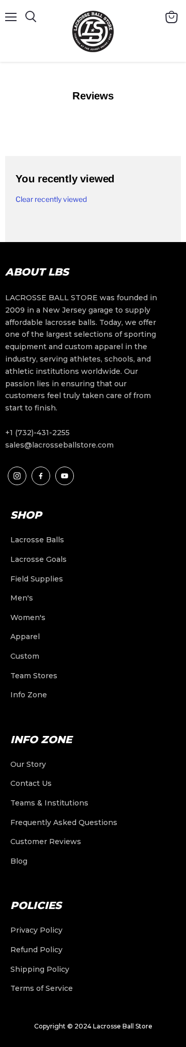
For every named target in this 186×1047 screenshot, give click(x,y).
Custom (24, 656)
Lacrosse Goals (38, 559)
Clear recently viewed (51, 199)
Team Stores (33, 675)
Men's (21, 598)
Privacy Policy (36, 930)
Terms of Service (41, 988)
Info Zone (28, 694)
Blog (18, 861)
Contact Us (31, 783)
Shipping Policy (39, 969)
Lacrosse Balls (37, 539)
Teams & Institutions (49, 803)
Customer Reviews (45, 841)
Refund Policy (36, 949)
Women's (27, 617)
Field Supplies (36, 578)
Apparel (25, 636)
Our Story (28, 764)
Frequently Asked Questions (63, 822)
